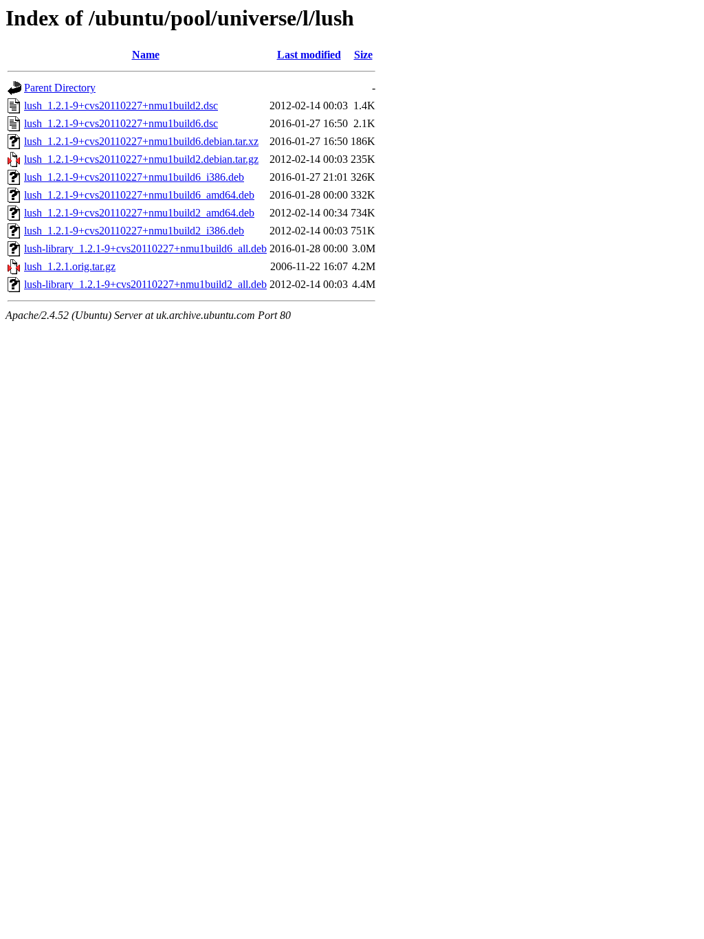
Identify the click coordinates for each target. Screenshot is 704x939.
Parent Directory (60, 87)
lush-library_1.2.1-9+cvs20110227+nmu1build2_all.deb (145, 284)
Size (363, 54)
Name (146, 54)
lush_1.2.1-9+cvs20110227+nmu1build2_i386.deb (134, 230)
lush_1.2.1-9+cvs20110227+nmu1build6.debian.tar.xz (141, 141)
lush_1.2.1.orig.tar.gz (70, 266)
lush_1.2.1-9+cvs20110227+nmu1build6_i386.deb (134, 177)
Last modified (309, 54)
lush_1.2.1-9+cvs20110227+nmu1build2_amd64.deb (139, 213)
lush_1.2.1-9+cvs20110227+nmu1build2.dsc (121, 105)
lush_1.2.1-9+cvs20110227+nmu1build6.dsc (121, 123)
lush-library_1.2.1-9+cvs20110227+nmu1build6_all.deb (145, 248)
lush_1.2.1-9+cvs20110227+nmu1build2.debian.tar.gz (141, 159)
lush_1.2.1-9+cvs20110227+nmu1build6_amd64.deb (139, 195)
